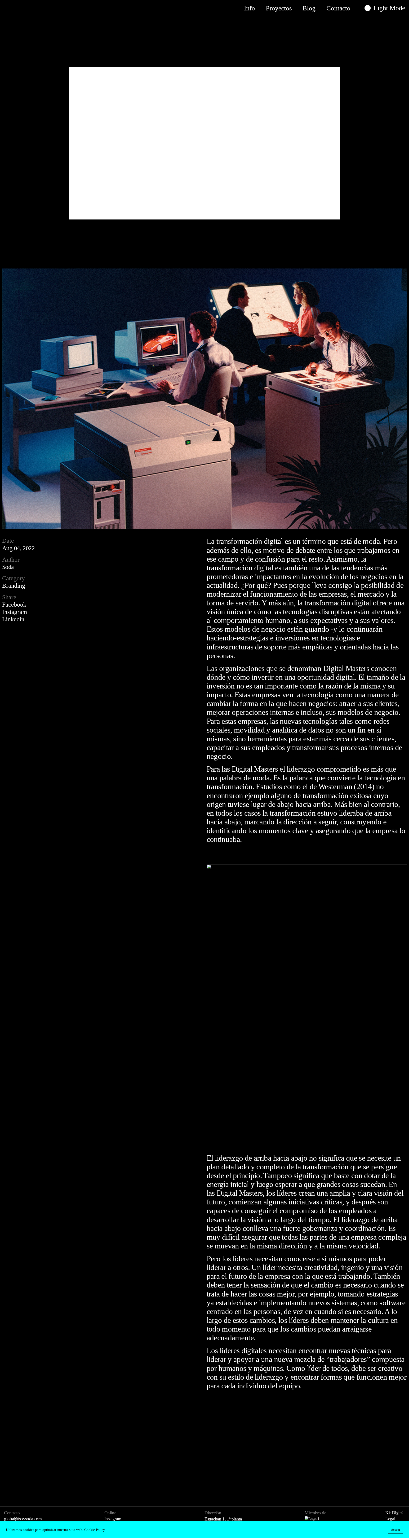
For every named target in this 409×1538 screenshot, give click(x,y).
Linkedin (13, 619)
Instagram (14, 611)
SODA (19, 8)
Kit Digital (394, 1512)
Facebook (14, 604)
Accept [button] (395, 1529)
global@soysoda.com (23, 1518)
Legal (390, 1518)
